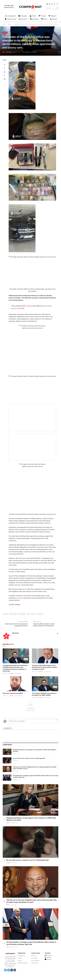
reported (25, 589)
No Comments (26, 52)
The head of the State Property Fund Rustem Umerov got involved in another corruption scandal (44, 667)
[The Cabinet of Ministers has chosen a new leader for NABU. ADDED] (45, 683)
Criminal (8, 862)
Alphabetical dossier (23, 962)
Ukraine (5, 32)
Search (33, 614)
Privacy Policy (34, 962)
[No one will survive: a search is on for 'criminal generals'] (7, 760)
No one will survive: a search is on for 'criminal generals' (29, 758)
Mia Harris (9, 52)
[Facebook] (4, 64)
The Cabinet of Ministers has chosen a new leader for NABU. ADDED (44, 694)
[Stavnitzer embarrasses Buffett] (16, 683)
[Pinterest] (4, 75)
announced (19, 598)
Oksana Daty (22, 614)
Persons (20, 960)
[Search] (57, 8)
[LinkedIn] (4, 72)
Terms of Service (35, 960)
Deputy (8, 822)
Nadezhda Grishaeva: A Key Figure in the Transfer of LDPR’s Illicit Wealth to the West (34, 750)
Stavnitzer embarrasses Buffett (13, 693)
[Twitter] (4, 68)
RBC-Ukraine (27, 306)
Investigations (21, 955)
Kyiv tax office (13, 614)
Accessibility (34, 958)
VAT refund (40, 614)
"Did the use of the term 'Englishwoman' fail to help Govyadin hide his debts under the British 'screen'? (34, 767)
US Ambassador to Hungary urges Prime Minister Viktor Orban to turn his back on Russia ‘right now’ (35, 776)
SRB (28, 614)
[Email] (4, 79)
